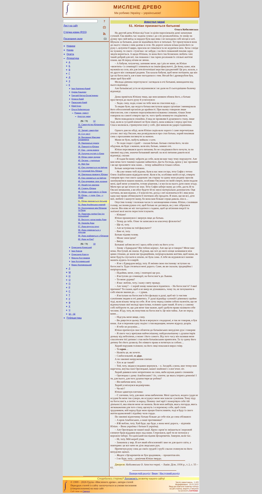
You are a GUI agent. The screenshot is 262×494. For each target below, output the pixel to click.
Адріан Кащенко (78, 92)
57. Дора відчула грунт (88, 226)
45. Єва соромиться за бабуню (92, 178)
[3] (94, 244)
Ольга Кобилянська (80, 109)
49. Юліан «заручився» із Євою (92, 192)
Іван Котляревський (80, 261)
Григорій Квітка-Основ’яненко (84, 95)
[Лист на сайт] (104, 27)
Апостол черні (84, 116)
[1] (94, 121)
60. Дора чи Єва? (86, 239)
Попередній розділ (139, 473)
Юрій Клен (76, 106)
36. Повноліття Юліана (88, 146)
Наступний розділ (170, 473)
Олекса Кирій (77, 99)
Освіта (70, 54)
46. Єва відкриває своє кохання (92, 181)
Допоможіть (131, 478)
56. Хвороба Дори (86, 223)
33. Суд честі (84, 134)
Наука (70, 50)
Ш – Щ (72, 314)
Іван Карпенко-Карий (80, 88)
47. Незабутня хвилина (88, 185)
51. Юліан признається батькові (92, 201)
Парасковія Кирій (79, 102)
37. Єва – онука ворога (88, 150)
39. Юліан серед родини (89, 157)
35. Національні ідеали (88, 143)
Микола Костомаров (80, 258)
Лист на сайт (71, 25)
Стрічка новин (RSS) (75, 32)
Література (73, 58)
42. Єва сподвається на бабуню (92, 167)
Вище (155, 473)
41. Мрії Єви (83, 164)
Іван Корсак (76, 251)
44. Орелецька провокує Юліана (93, 174)
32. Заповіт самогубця (88, 130)
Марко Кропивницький (81, 265)
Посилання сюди (73, 38)
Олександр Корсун (80, 254)
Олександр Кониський (81, 247)
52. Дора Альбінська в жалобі (91, 204)
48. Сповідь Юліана (87, 188)
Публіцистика (74, 318)
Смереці (86, 491)
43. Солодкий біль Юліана (90, 171)
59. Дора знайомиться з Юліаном (93, 236)
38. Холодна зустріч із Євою (91, 153)
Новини (71, 46)
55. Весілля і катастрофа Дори (92, 219)
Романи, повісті (81, 113)
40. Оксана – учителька (89, 160)
